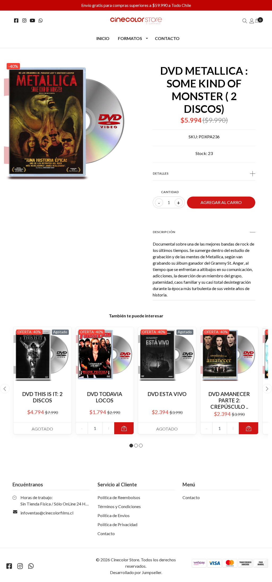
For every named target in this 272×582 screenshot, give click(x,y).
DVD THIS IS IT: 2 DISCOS (42, 397)
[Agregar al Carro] (123, 428)
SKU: (193, 136)
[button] (131, 445)
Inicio (102, 38)
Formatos (130, 38)
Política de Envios (113, 515)
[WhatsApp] (41, 20)
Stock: (201, 153)
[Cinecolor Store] (136, 21)
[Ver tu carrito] (257, 20)
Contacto (167, 38)
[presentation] (5, 388)
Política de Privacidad (117, 524)
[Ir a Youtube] (32, 20)
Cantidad (170, 192)
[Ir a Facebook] (16, 20)
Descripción (164, 232)
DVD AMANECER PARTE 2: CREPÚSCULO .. (229, 400)
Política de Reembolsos (118, 497)
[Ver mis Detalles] (251, 20)
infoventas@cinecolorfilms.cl (46, 512)
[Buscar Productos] (244, 20)
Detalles (160, 173)
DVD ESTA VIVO (167, 394)
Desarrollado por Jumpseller (135, 572)
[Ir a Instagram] (24, 20)
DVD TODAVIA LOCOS (104, 397)
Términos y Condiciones (119, 506)
